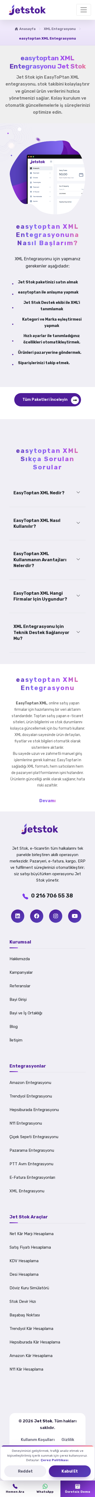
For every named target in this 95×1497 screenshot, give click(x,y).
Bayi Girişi (18, 999)
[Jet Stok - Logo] (47, 829)
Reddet (25, 1471)
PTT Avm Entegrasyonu (31, 1164)
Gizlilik (67, 1439)
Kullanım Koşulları (38, 1439)
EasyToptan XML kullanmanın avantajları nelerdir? (39, 559)
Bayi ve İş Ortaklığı (26, 1013)
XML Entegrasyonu (60, 29)
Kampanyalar (21, 972)
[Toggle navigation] (83, 10)
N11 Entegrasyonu (26, 1123)
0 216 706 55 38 (52, 895)
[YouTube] (74, 916)
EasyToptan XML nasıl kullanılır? (36, 523)
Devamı (47, 800)
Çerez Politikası (54, 1460)
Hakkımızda (20, 958)
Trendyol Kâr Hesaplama (31, 1328)
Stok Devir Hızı (23, 1301)
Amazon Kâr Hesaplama (31, 1355)
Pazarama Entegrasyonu (32, 1150)
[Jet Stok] (27, 9)
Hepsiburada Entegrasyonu (34, 1109)
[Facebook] (36, 916)
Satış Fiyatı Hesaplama (30, 1247)
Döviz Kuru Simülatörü (29, 1288)
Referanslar (20, 986)
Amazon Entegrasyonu (30, 1082)
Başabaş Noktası (25, 1315)
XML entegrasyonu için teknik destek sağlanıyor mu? (41, 632)
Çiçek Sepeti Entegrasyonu (34, 1136)
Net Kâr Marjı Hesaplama (32, 1233)
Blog (14, 1026)
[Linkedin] (17, 916)
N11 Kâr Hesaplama (26, 1369)
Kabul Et (69, 1471)
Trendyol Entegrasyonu (31, 1096)
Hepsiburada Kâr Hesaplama (35, 1342)
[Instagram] (55, 916)
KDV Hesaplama (24, 1260)
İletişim (16, 1040)
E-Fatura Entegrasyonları (32, 1177)
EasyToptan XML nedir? (38, 492)
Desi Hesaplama (24, 1274)
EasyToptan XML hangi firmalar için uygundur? (40, 596)
